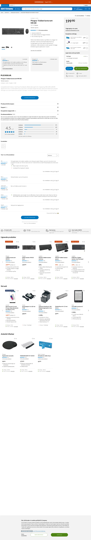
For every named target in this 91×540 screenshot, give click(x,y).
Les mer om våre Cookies (26, 531)
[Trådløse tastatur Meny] (20, 12)
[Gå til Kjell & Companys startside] (7, 9)
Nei (56, 171)
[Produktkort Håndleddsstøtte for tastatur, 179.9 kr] (28, 345)
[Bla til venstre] (2, 262)
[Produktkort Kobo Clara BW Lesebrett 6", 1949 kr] (78, 296)
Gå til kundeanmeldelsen (8, 68)
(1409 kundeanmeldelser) (43, 358)
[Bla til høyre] (88, 262)
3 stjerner (20, 129)
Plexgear (36, 25)
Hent (70, 68)
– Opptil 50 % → (44, 2)
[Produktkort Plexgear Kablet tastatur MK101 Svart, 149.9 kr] (29, 247)
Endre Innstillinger (24, 534)
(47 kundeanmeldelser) (76, 262)
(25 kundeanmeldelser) (43, 262)
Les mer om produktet (36, 50)
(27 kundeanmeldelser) (10, 312)
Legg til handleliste (80, 15)
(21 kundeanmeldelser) (26, 311)
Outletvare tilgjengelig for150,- (72, 30)
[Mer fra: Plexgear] (6, 76)
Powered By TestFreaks (52, 213)
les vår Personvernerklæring (39, 531)
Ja (53, 171)
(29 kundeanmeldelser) (43, 312)
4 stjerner (20, 127)
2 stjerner (20, 131)
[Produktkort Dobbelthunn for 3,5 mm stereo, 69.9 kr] (62, 296)
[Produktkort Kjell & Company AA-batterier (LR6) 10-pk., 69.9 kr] (45, 345)
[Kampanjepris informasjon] (14, 265)
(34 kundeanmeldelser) (24, 358)
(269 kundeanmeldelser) (59, 262)
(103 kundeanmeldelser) (6, 358)
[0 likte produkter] (86, 8)
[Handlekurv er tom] (89, 8)
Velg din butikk (69, 63)
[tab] (5, 5)
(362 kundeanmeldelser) (26, 262)
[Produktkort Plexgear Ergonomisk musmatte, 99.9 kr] (10, 345)
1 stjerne (20, 133)
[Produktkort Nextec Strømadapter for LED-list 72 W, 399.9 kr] (29, 296)
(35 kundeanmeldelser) (59, 311)
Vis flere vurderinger (29, 217)
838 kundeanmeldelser (43, 30)
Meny (18, 8)
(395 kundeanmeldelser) (10, 262)
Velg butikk (16, 278)
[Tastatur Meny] (9, 12)
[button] (3, 47)
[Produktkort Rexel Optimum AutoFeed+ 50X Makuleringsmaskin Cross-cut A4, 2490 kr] (45, 296)
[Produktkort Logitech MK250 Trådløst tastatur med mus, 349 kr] (45, 247)
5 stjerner (20, 125)
